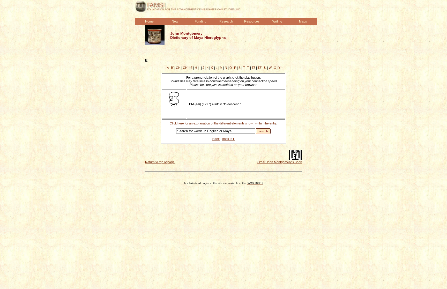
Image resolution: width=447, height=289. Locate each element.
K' (212, 68)
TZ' (260, 68)
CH (178, 68)
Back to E (228, 139)
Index (216, 139)
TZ (253, 68)
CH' (185, 68)
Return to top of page (160, 162)
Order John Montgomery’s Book (279, 162)
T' (248, 68)
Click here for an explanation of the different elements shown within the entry (223, 123)
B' (172, 68)
